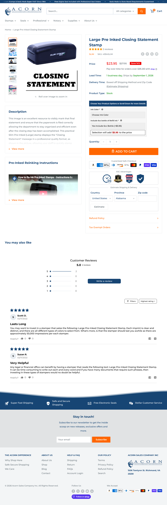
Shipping (72, 460)
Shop (44, 464)
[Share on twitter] (155, 339)
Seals (23, 20)
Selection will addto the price (112, 132)
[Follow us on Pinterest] (82, 491)
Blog (44, 469)
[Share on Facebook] (142, 54)
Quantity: (94, 141)
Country (95, 192)
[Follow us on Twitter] (78, 491)
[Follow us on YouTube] (87, 491)
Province (119, 192)
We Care (9, 469)
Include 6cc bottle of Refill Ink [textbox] (118, 120)
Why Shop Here (13, 460)
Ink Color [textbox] (118, 109)
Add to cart (126, 151)
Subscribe (101, 439)
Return (71, 464)
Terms (101, 460)
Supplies (72, 20)
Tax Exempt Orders (99, 227)
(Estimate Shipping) (117, 86)
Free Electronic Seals (105, 403)
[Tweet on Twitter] (152, 54)
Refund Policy (96, 218)
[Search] (142, 11)
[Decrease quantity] (103, 141)
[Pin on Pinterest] (147, 54)
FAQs (70, 469)
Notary (57, 20)
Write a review (104, 281)
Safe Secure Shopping (17, 464)
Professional (39, 20)
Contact (46, 473)
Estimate (99, 206)
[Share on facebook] (149, 339)
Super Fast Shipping (22, 403)
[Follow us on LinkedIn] (92, 491)
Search (102, 473)
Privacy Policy (105, 464)
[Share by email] (156, 54)
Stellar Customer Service (148, 403)
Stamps (9, 20)
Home (8, 30)
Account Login (75, 473)
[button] (96, 49)
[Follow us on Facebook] (73, 491)
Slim (91, 54)
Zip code (143, 192)
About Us (89, 20)
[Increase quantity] (116, 141)
